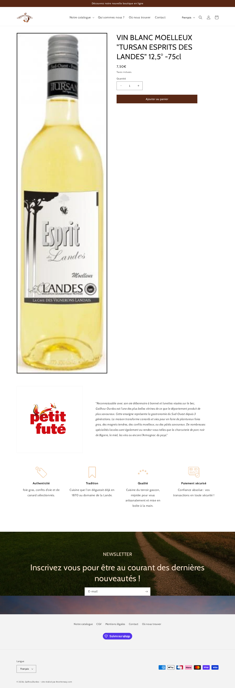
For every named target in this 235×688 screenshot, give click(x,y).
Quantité (121, 78)
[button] (81, 17)
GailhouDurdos (32, 681)
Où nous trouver (151, 624)
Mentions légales (115, 624)
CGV (99, 624)
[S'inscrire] (146, 591)
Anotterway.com (64, 681)
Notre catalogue (83, 624)
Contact (133, 624)
